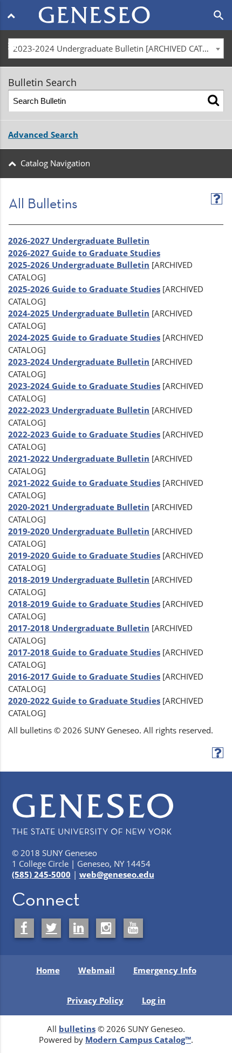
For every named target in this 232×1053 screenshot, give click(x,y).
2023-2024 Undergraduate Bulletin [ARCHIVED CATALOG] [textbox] (118, 48)
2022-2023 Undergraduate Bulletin (78, 410)
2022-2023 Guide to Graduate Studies (84, 434)
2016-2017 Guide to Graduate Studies (84, 676)
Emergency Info (164, 970)
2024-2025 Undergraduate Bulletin (78, 313)
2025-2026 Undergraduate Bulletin (78, 264)
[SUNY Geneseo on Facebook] (24, 928)
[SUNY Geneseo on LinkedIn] (78, 928)
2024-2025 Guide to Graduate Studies (84, 337)
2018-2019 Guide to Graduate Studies (84, 603)
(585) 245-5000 (41, 874)
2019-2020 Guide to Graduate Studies (84, 555)
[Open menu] (13, 15)
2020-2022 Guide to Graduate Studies (84, 700)
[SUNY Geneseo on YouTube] (133, 928)
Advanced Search (43, 134)
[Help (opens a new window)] (216, 198)
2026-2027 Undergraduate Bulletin (78, 240)
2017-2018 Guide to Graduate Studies (84, 652)
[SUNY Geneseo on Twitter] (51, 928)
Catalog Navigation (55, 163)
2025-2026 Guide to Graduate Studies (84, 289)
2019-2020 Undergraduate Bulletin (78, 531)
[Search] (213, 101)
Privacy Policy (95, 1000)
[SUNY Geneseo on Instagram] (105, 928)
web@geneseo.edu (116, 874)
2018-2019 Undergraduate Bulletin (78, 579)
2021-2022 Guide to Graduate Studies (84, 482)
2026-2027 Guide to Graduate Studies (84, 253)
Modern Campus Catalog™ (138, 1039)
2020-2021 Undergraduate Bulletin (78, 506)
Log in (154, 1000)
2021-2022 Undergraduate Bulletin (78, 458)
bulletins (77, 1028)
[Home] (116, 8)
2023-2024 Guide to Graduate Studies (84, 385)
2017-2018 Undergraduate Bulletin (78, 628)
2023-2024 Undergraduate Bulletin (78, 361)
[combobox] (116, 48)
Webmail (96, 970)
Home (48, 970)
